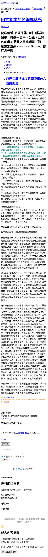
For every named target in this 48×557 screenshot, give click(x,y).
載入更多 (5, 444)
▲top (3, 439)
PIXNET (12, 519)
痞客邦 (21, 433)
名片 (8, 68)
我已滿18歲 (6, 552)
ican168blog (6, 418)
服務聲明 (27, 522)
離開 (14, 552)
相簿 (8, 62)
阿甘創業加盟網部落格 (21, 19)
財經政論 (22, 57)
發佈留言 (5, 460)
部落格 (9, 65)
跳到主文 (5, 27)
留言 (27, 433)
